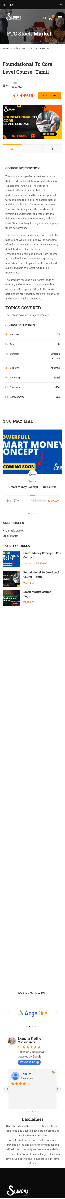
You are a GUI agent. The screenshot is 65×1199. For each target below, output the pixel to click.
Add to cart (49, 95)
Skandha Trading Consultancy (29, 1040)
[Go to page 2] (32, 1111)
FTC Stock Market (40, 48)
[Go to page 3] (35, 1111)
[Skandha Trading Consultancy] (18, 1189)
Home (5, 48)
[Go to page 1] (29, 1111)
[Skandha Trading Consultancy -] (14, 16)
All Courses (19, 48)
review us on (27, 1062)
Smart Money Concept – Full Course (32, 487)
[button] (29, 513)
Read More (33, 451)
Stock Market (10, 535)
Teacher (15, 83)
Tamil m (26, 1074)
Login (59, 4)
